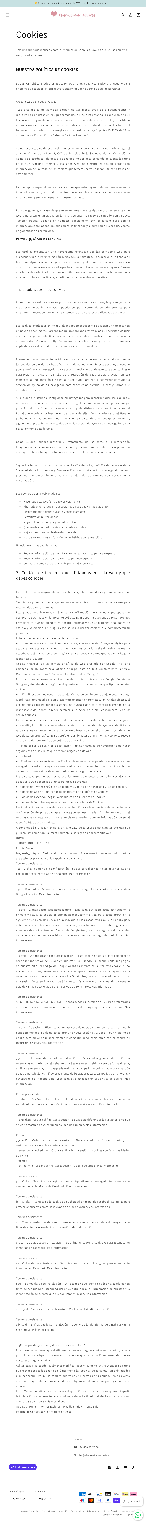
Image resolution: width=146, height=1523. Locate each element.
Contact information (112, 1514)
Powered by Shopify (58, 1511)
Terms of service (111, 1511)
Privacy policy (93, 1511)
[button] (7, 15)
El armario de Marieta (38, 1511)
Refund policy (77, 1511)
